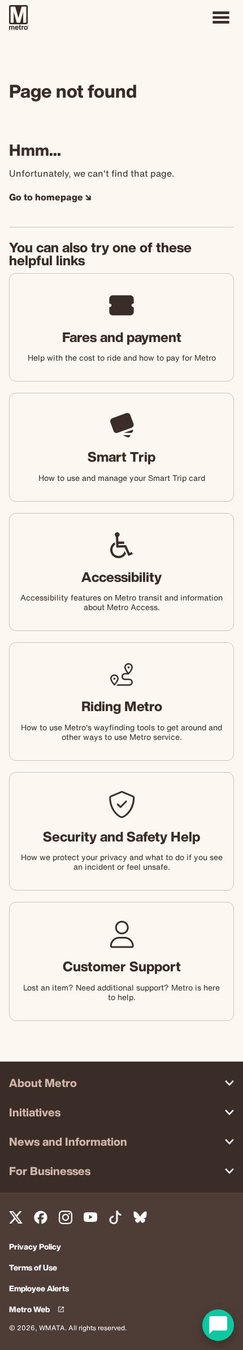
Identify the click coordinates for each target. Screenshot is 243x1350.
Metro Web (39, 1309)
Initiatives (34, 1112)
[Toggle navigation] (221, 17)
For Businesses (49, 1171)
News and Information (68, 1141)
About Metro (43, 1083)
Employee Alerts (39, 1289)
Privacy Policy (35, 1247)
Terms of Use (33, 1268)
